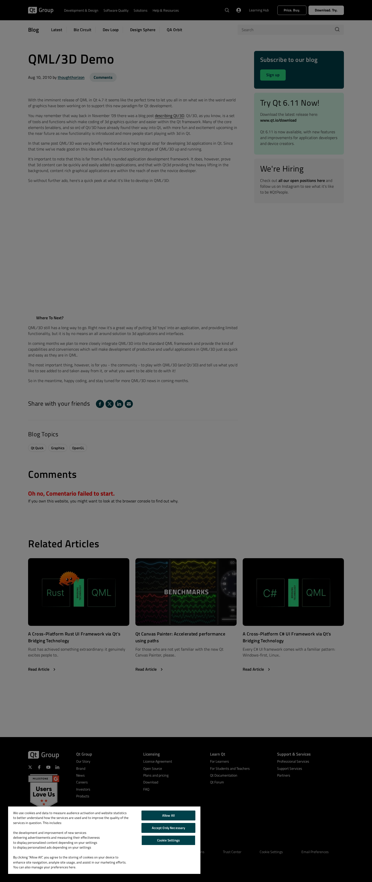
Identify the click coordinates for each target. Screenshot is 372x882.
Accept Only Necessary (168, 827)
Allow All (168, 815)
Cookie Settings (168, 840)
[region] (104, 840)
